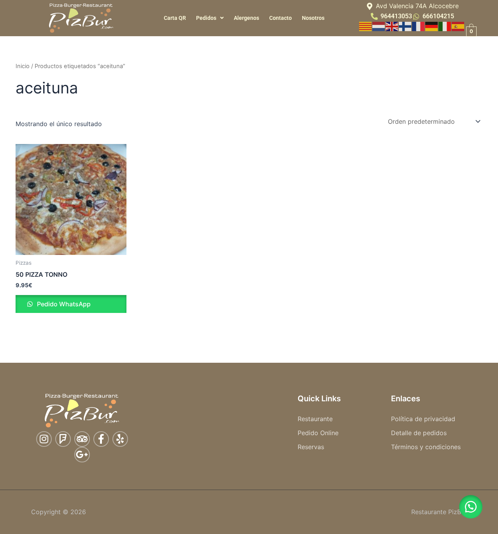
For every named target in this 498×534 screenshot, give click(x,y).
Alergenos (246, 18)
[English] (392, 26)
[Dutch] (379, 26)
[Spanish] (458, 26)
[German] (431, 26)
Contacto (280, 18)
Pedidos (206, 18)
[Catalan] (365, 26)
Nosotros (313, 18)
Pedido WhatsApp (63, 304)
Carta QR (175, 18)
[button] (210, 18)
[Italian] (445, 26)
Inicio (23, 66)
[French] (418, 26)
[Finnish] (405, 26)
